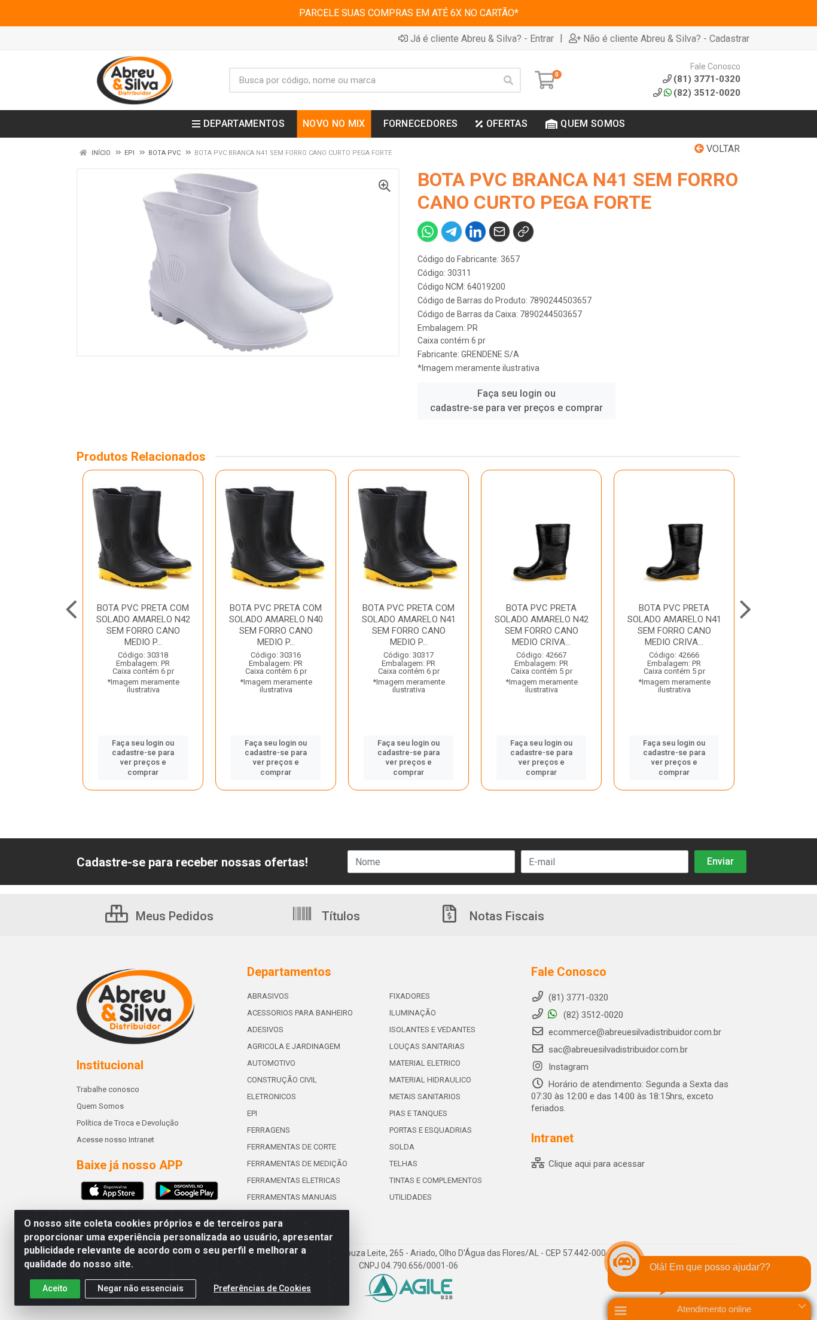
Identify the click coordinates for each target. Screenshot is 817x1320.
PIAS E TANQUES (418, 1113)
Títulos (339, 916)
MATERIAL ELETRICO (425, 1063)
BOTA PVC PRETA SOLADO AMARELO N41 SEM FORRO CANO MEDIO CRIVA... (674, 625)
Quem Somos (100, 1106)
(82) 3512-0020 (706, 92)
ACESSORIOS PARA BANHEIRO (300, 1012)
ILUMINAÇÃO (412, 1012)
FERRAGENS (268, 1130)
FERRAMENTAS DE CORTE (291, 1146)
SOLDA (401, 1146)
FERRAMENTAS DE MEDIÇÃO (297, 1163)
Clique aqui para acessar (595, 1163)
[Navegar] (71, 610)
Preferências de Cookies (262, 1288)
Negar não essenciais (140, 1288)
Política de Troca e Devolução (128, 1122)
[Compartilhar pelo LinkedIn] (475, 231)
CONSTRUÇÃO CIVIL (282, 1079)
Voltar (722, 148)
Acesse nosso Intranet (115, 1139)
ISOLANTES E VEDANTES (432, 1029)
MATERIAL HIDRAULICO (430, 1079)
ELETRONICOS (271, 1096)
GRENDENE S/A (490, 354)
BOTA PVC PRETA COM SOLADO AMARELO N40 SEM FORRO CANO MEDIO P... (276, 625)
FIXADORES (409, 995)
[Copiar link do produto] (523, 231)
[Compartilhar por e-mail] (499, 231)
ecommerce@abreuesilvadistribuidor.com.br (634, 1032)
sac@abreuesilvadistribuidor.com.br (618, 1049)
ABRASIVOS (268, 995)
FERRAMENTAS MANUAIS (292, 1197)
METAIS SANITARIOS (425, 1096)
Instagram (567, 1067)
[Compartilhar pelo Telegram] (451, 231)
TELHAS (403, 1163)
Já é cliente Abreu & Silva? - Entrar (482, 38)
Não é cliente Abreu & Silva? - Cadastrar (666, 38)
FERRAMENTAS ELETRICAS (293, 1180)
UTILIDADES (410, 1197)
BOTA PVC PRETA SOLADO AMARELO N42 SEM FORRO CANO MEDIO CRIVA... (542, 625)
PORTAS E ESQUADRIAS (430, 1130)
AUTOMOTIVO (271, 1063)
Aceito (55, 1288)
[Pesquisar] (508, 80)
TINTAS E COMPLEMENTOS (435, 1180)
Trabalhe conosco (108, 1089)
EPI (252, 1113)
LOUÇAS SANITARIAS (427, 1046)
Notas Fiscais (505, 916)
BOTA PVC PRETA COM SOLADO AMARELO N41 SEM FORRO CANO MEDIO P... (409, 625)
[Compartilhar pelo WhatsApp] (427, 231)
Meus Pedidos (173, 916)
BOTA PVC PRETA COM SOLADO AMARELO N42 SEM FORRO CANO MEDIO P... (143, 625)
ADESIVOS (265, 1029)
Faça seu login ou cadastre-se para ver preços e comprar (516, 400)
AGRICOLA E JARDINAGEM (293, 1046)
